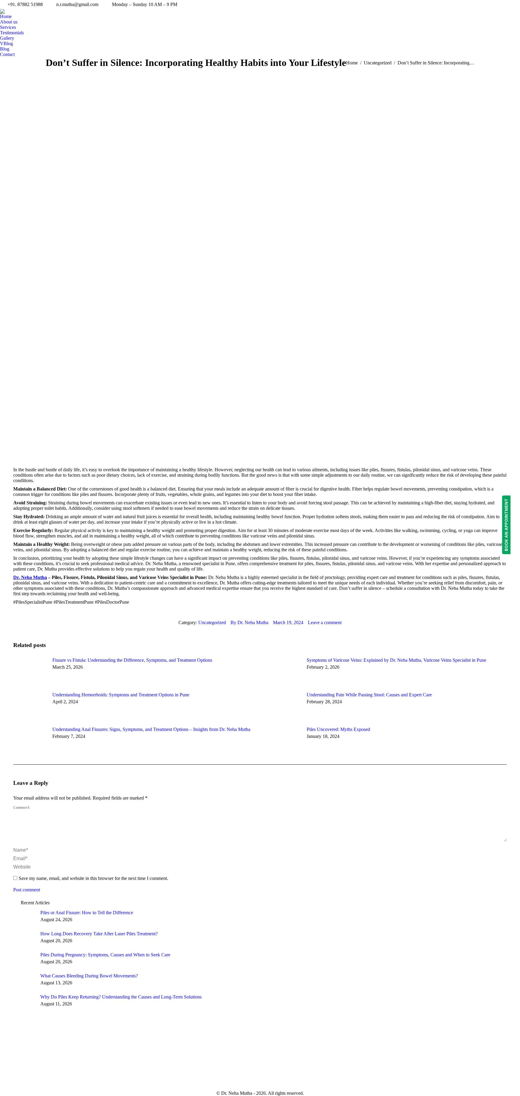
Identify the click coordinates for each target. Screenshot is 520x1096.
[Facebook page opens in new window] (356, 1075)
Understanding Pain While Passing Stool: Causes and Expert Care (369, 694)
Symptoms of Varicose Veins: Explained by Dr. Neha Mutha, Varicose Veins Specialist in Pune (396, 660)
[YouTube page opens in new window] (365, 1075)
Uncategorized (212, 622)
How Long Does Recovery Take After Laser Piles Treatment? (99, 933)
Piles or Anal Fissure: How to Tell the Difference (86, 912)
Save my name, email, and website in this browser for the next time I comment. (93, 878)
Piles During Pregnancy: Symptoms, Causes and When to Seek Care (105, 954)
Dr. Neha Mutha (30, 577)
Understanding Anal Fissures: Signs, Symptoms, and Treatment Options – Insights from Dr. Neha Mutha (151, 729)
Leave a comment (325, 622)
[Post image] (29, 671)
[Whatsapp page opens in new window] (383, 1075)
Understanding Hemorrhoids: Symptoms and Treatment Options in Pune (120, 694)
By (249, 622)
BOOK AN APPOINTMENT (506, 524)
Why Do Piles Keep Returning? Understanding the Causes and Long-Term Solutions (121, 996)
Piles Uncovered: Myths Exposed (338, 729)
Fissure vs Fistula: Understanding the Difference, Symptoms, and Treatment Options (132, 660)
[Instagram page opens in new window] (374, 1075)
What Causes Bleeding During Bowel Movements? (89, 975)
